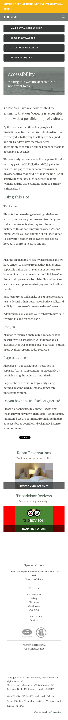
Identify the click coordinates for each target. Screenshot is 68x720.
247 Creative (55, 712)
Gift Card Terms (30, 696)
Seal (10, 17)
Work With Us (13, 696)
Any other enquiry (21, 57)
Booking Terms (23, 701)
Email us (34, 620)
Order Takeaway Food (22, 38)
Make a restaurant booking (26, 28)
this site (59, 159)
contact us (39, 409)
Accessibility (38, 701)
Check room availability (24, 48)
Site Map (20, 706)
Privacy (10, 706)
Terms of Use (52, 701)
